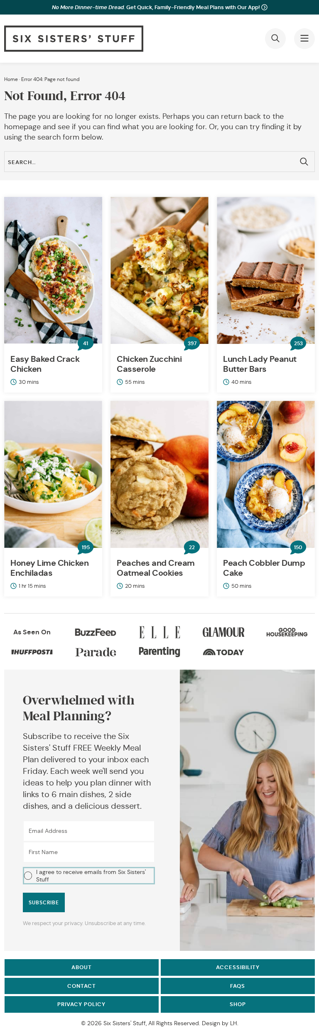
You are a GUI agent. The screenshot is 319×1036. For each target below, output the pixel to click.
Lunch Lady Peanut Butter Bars (260, 364)
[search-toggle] (275, 38)
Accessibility (238, 967)
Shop (238, 1004)
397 (192, 343)
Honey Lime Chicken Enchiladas (49, 567)
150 (298, 547)
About (81, 967)
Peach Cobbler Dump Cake (264, 567)
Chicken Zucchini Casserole (149, 364)
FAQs (237, 985)
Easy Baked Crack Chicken (44, 364)
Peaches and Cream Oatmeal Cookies (156, 567)
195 (86, 547)
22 (192, 547)
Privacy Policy (81, 1004)
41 (85, 343)
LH (233, 1023)
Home (11, 79)
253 (298, 343)
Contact (81, 985)
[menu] (304, 38)
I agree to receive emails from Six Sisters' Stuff (91, 875)
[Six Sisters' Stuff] (73, 38)
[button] (89, 876)
